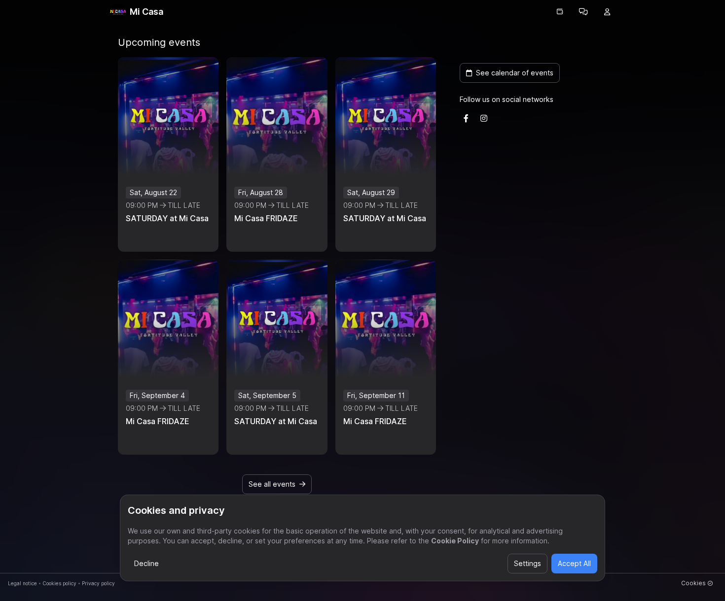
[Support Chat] (583, 12)
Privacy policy (98, 583)
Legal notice (22, 583)
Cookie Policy (455, 540)
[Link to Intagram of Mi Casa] (483, 118)
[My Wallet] (560, 12)
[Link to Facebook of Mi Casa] (466, 118)
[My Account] (607, 12)
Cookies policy (59, 583)
